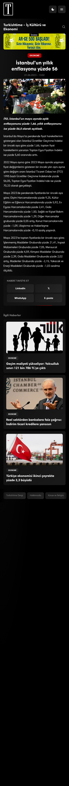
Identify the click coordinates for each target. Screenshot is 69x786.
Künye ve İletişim (56, 495)
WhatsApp (20, 298)
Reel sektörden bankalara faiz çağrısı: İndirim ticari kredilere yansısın (34, 422)
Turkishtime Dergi (14, 495)
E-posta (48, 298)
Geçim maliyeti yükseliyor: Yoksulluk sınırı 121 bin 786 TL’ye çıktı (32, 366)
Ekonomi (34, 55)
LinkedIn (20, 288)
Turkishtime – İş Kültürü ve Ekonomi (24, 27)
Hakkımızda (35, 495)
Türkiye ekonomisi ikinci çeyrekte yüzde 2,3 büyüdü (30, 478)
